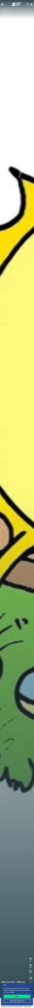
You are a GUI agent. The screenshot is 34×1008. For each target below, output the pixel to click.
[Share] (30, 978)
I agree (17, 996)
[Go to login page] (32, 4)
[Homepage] (17, 4)
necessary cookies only (17, 1001)
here (13, 992)
